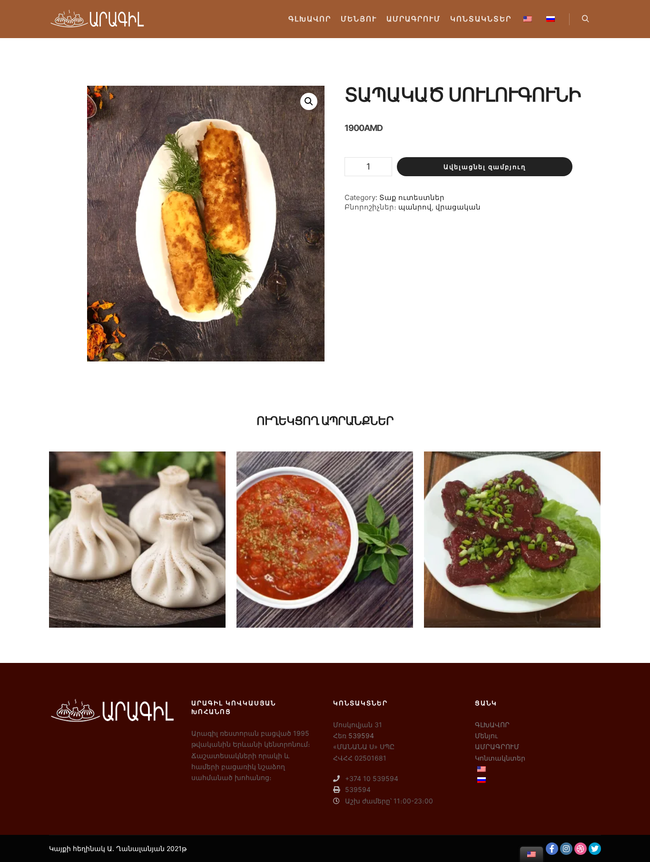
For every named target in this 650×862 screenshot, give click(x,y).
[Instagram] (566, 848)
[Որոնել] (585, 19)
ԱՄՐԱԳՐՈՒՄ (497, 746)
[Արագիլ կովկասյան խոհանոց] (96, 19)
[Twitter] (595, 848)
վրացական (458, 206)
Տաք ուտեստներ (411, 197)
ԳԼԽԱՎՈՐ (492, 725)
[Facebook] (552, 848)
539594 (361, 736)
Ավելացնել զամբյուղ (484, 166)
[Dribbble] (580, 848)
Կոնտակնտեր (500, 758)
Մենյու (486, 736)
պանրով (415, 206)
